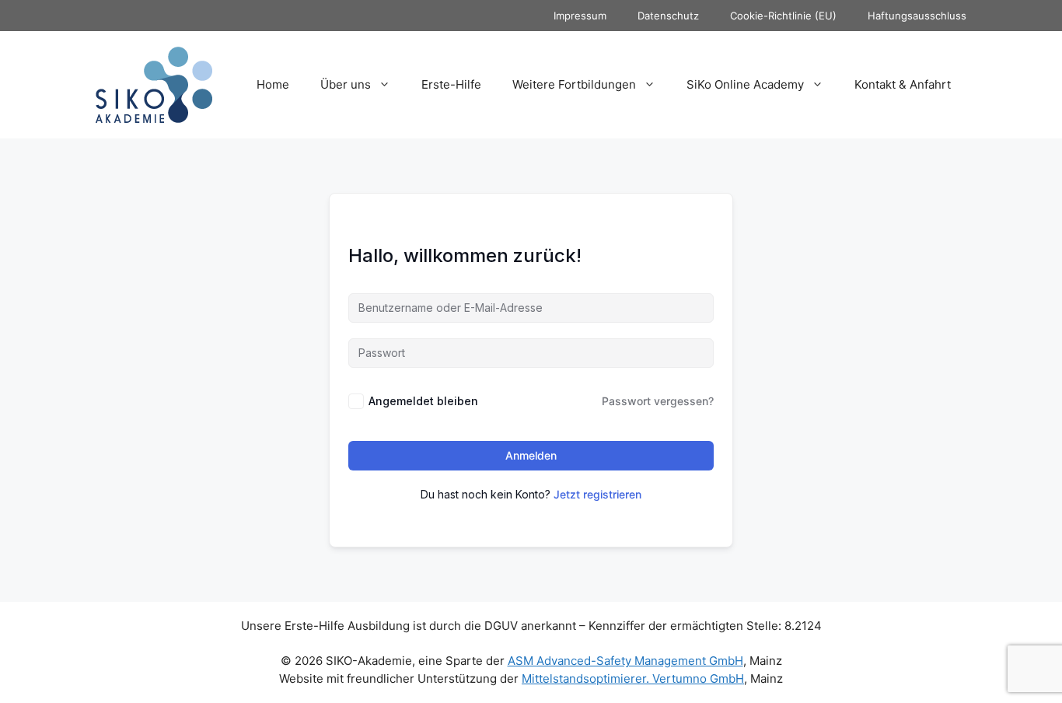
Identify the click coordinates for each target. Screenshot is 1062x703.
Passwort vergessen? (658, 400)
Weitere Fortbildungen (574, 84)
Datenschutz (668, 15)
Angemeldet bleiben (423, 400)
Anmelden (531, 455)
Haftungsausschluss (917, 15)
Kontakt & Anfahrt (902, 84)
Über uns (345, 84)
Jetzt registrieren (597, 494)
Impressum (580, 15)
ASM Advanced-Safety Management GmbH (625, 660)
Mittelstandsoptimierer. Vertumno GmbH (633, 678)
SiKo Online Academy (745, 84)
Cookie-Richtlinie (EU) (783, 15)
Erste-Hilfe (451, 84)
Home (273, 84)
